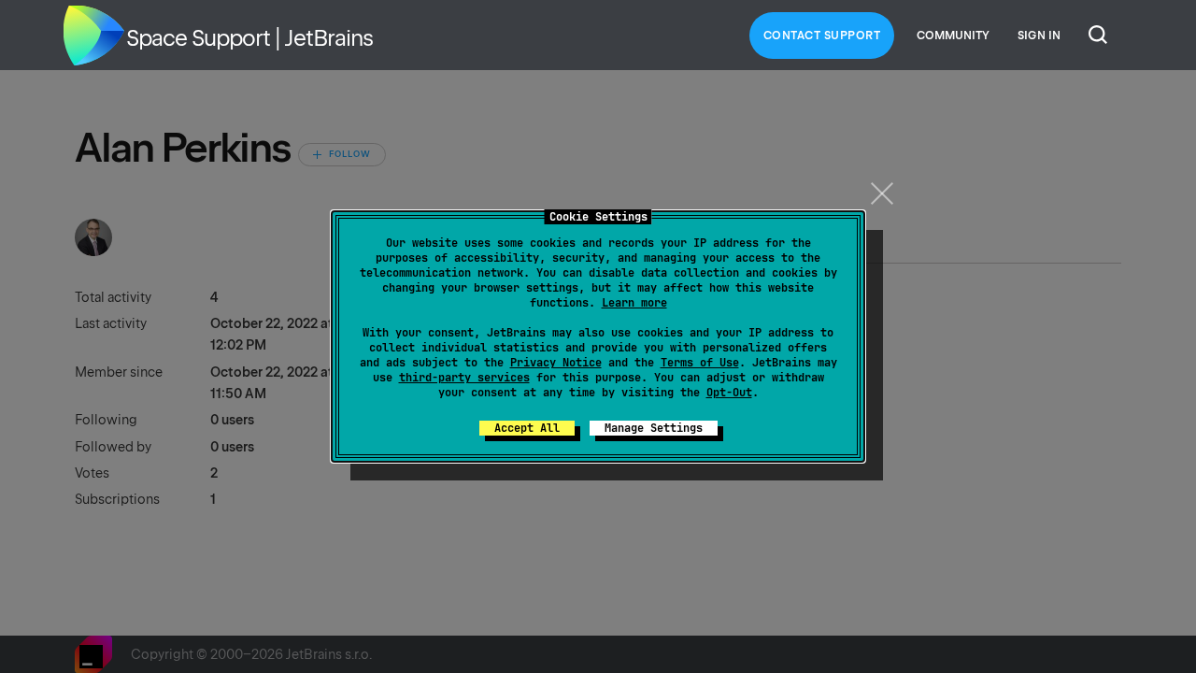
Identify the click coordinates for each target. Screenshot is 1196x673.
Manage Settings (654, 428)
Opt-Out (729, 392)
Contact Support (822, 35)
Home (93, 35)
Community (953, 35)
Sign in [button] (1039, 35)
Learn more (634, 302)
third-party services (464, 377)
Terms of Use (700, 362)
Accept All (527, 428)
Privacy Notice (556, 362)
